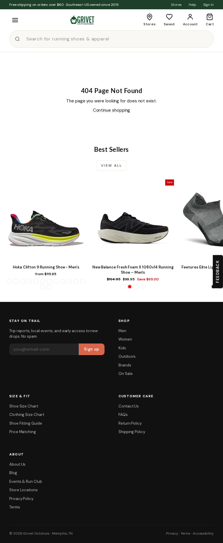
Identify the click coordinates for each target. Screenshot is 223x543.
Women (125, 339)
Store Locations (23, 489)
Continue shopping (111, 110)
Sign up (91, 349)
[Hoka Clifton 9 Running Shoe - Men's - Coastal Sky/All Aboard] (29, 281)
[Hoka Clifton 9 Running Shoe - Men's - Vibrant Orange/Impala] (82, 281)
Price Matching (22, 431)
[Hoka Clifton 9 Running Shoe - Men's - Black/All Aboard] (9, 281)
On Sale (125, 373)
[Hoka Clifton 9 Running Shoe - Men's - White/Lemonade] (42, 287)
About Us (17, 464)
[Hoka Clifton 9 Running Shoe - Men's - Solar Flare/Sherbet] (69, 281)
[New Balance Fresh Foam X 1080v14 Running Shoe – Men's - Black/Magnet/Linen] (123, 286)
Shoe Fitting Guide (25, 423)
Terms (14, 507)
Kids (122, 348)
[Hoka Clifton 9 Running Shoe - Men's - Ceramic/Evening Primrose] (22, 281)
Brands (124, 365)
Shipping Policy (131, 431)
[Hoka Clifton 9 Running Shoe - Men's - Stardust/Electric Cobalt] (76, 281)
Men (122, 330)
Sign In (208, 4)
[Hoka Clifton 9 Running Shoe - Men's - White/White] (49, 287)
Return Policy (130, 423)
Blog (13, 472)
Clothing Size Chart (26, 414)
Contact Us (128, 406)
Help (192, 4)
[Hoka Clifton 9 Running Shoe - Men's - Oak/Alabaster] (56, 281)
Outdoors (127, 356)
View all (111, 165)
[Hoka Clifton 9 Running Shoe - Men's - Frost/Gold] (42, 281)
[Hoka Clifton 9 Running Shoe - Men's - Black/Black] (16, 281)
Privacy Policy (21, 498)
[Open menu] (15, 20)
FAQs (123, 414)
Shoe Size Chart (23, 406)
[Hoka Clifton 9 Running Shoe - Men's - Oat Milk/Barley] (62, 281)
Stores (176, 4)
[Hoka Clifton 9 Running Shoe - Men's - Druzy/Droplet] (36, 281)
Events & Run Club (25, 481)
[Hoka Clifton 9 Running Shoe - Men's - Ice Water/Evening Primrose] (49, 281)
